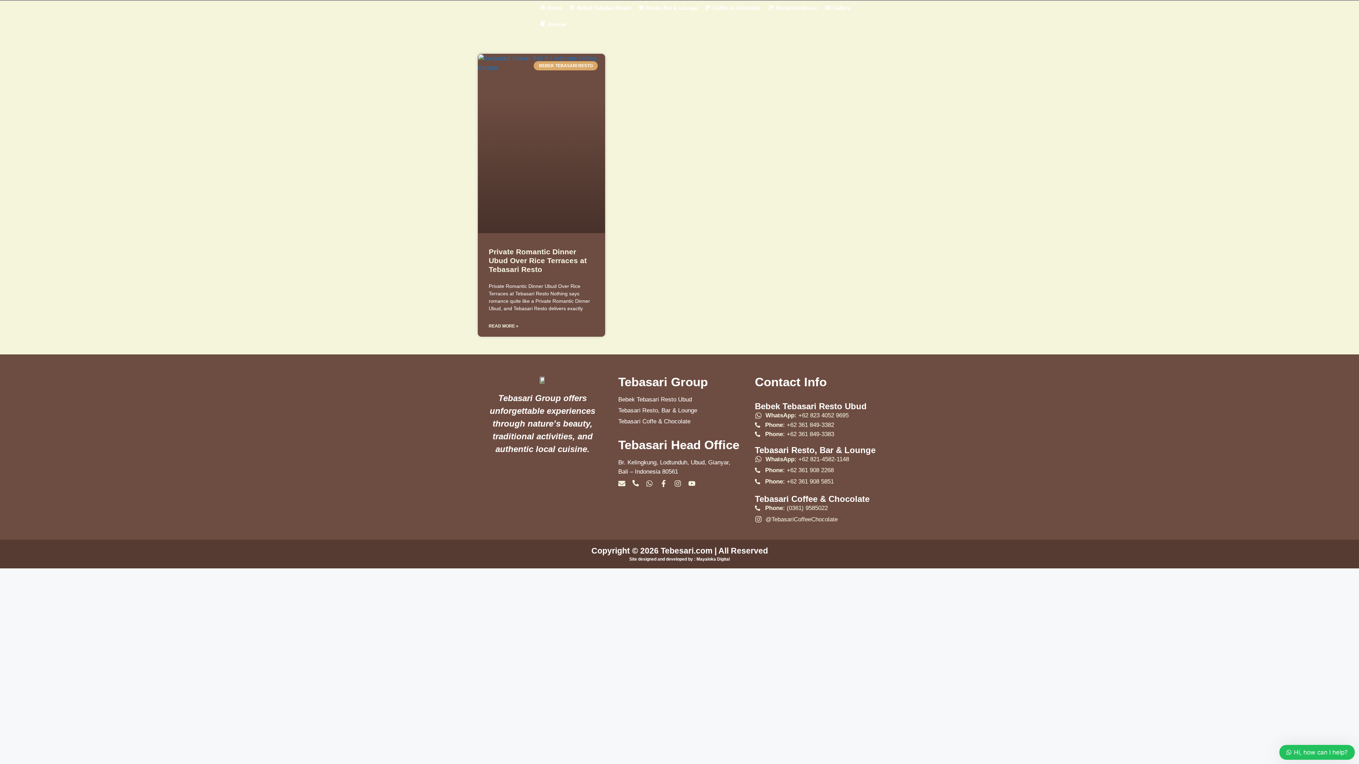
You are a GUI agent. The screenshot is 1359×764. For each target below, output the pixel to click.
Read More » (503, 326)
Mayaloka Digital (713, 559)
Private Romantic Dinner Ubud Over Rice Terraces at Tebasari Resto (538, 260)
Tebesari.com (685, 550)
